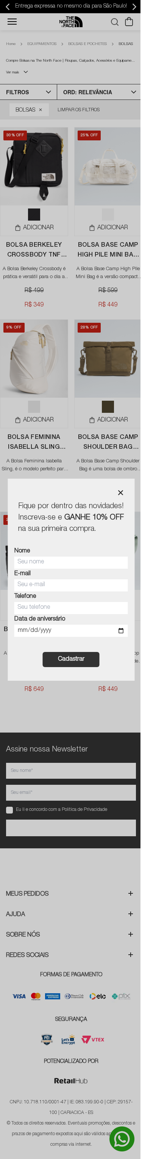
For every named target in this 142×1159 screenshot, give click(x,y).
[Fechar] (120, 493)
